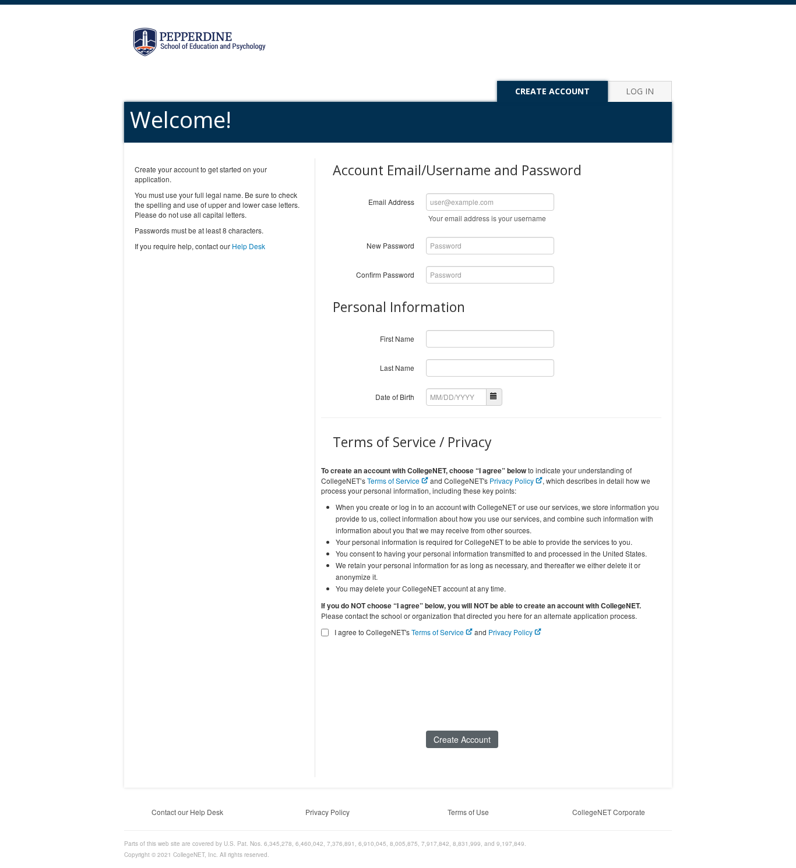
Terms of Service (394, 481)
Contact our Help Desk (187, 812)
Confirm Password (385, 274)
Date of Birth (394, 397)
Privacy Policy (512, 481)
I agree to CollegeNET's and (433, 632)
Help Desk (248, 246)
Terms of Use (468, 812)
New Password (390, 245)
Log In (640, 91)
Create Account (552, 91)
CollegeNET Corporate (608, 812)
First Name (397, 338)
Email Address (391, 202)
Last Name (397, 368)
